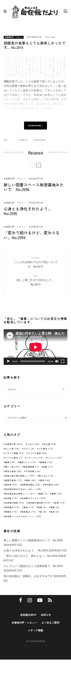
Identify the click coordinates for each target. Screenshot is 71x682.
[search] (63, 389)
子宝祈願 (33, 471)
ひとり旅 (12, 449)
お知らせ (46, 615)
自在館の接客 (14, 503)
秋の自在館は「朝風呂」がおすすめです (28, 576)
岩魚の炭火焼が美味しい (20, 476)
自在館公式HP (28, 615)
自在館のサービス (33, 498)
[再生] (8, 361)
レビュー (54, 458)
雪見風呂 (28, 512)
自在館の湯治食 (40, 140)
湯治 (45, 480)
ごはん (33, 444)
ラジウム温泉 (37, 453)
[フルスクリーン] (62, 361)
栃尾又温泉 (13, 480)
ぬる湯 (50, 444)
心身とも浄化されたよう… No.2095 (29, 211)
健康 (10, 462)
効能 (48, 467)
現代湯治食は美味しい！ (20, 494)
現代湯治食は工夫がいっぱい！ (23, 489)
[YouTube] (40, 600)
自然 (60, 503)
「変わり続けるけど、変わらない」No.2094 (32, 235)
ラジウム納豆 (14, 458)
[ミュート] (57, 361)
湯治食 (11, 485)
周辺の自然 (13, 471)
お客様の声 (23, 140)
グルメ (29, 449)
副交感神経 (31, 467)
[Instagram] (30, 600)
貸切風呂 (12, 507)
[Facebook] (20, 600)
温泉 (31, 480)
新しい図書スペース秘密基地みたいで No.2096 (34, 187)
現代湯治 (51, 485)
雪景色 (11, 512)
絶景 (57, 494)
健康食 (46, 462)
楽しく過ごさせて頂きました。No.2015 (35, 280)
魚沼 (55, 512)
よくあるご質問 (50, 622)
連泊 (29, 507)
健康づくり (27, 462)
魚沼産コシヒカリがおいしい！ (23, 516)
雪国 (55, 507)
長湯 (42, 507)
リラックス (35, 458)
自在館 (11, 498)
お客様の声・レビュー (14, 37)
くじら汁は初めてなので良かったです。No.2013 (35, 262)
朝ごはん (46, 476)
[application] (35, 347)
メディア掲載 (14, 453)
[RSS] (50, 600)
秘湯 (43, 494)
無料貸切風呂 (30, 485)
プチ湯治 (46, 449)
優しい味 (12, 467)
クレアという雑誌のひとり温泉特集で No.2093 (33, 566)
